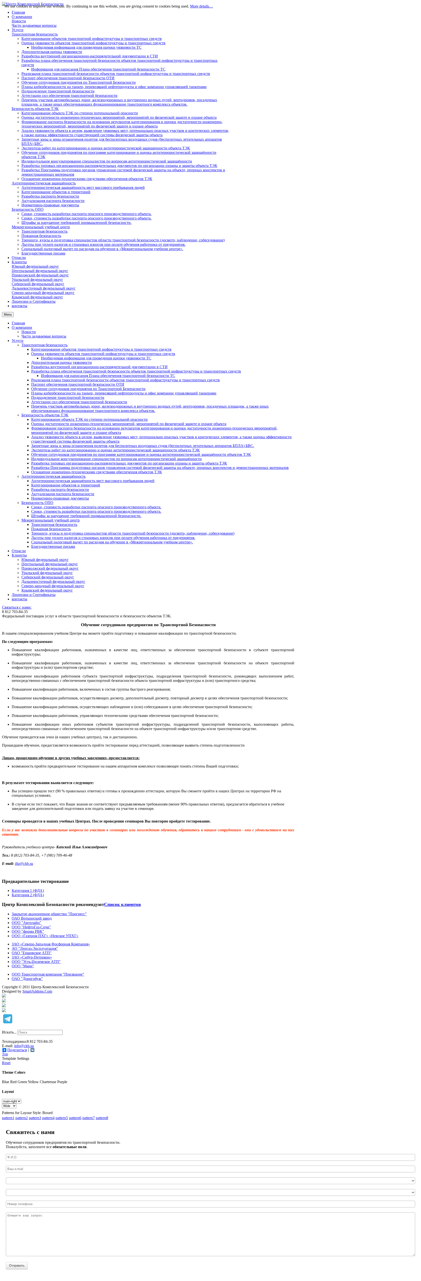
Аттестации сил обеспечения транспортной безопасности (79, 402)
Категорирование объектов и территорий (65, 485)
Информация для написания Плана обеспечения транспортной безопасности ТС (108, 376)
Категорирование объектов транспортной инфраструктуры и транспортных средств (101, 349)
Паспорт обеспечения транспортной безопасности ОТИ (77, 384)
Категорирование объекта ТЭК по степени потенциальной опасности (89, 419)
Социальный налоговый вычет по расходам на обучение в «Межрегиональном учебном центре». (112, 542)
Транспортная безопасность (44, 345)
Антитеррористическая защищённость (53, 476)
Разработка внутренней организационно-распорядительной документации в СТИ (99, 367)
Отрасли (19, 551)
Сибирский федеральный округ (47, 577)
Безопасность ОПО (37, 503)
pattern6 (75, 1118)
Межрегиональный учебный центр (50, 520)
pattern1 (8, 1118)
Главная (18, 323)
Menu (8, 314)
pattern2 (21, 1118)
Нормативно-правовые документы (60, 498)
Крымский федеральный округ (47, 590)
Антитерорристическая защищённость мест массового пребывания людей (92, 481)
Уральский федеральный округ (47, 573)
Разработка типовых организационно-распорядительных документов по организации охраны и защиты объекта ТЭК (129, 463)
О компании (22, 327)
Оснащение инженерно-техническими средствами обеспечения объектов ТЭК (96, 472)
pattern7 (88, 1118)
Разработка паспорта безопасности (60, 489)
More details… (201, 6)
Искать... (9, 1032)
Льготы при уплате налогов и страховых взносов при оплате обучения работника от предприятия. (113, 538)
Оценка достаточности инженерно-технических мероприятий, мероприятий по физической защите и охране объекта (128, 424)
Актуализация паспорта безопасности (62, 494)
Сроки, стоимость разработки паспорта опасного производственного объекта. (96, 507)
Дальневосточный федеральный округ (53, 581)
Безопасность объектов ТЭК (44, 415)
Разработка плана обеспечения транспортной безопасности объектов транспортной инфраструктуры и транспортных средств (136, 371)
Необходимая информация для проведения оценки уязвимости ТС (96, 358)
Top (5, 1054)
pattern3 (35, 1118)
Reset (6, 1063)
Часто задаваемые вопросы (43, 336)
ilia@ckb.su (24, 863)
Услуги (17, 341)
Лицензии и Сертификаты (34, 595)
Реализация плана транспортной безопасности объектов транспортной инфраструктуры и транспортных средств (125, 380)
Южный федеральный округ (45, 560)
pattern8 (102, 1118)
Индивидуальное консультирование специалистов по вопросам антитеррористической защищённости (116, 459)
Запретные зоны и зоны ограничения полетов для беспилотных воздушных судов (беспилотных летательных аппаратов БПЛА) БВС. (142, 446)
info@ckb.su (24, 1046)
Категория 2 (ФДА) (28, 895)
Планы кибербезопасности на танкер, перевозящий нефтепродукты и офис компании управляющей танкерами (123, 393)
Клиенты (19, 555)
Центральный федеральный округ (49, 564)
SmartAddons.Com (37, 991)
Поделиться (17, 1050)
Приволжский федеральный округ (50, 568)
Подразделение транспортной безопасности (67, 397)
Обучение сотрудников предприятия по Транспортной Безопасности (88, 389)
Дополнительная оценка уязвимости (61, 362)
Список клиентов (122, 904)
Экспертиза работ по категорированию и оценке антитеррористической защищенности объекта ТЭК (115, 450)
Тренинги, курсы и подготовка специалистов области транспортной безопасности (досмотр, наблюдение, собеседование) (132, 533)
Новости (28, 332)
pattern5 (62, 1118)
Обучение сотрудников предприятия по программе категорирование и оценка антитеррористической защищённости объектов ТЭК (141, 454)
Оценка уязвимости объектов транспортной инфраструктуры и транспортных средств (103, 354)
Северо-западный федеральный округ (52, 586)
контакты (19, 599)
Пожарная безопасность (51, 529)
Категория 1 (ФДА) (28, 890)
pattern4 (48, 1118)
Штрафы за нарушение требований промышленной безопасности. (86, 516)
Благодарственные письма (53, 546)
